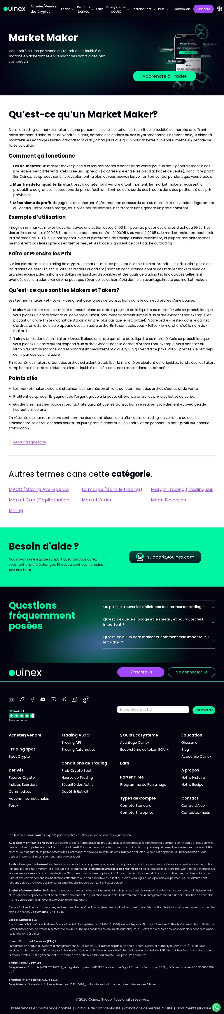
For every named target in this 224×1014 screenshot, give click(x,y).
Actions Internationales (29, 798)
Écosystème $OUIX (116, 9)
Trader (64, 9)
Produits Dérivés (83, 9)
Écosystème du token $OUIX (144, 749)
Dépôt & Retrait (75, 791)
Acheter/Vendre (25, 735)
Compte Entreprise (136, 812)
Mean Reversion (168, 500)
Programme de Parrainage (143, 784)
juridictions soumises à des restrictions (112, 869)
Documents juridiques (47, 912)
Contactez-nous (195, 812)
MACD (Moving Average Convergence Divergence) (41, 489)
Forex (13, 805)
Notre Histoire (193, 777)
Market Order (97, 500)
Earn (99, 9)
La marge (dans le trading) (112, 489)
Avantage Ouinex (134, 742)
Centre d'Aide (193, 805)
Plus (161, 9)
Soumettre (204, 710)
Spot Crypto (19, 756)
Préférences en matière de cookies (41, 1008)
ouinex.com (32, 835)
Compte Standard (135, 805)
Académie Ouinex (196, 756)
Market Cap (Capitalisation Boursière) (41, 500)
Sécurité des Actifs (77, 784)
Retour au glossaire (29, 442)
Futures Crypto (22, 777)
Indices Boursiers (23, 784)
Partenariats (142, 9)
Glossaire (189, 742)
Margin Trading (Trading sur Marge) (183, 489)
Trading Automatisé (78, 749)
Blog (185, 749)
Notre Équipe (192, 784)
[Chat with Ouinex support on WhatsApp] (216, 1007)
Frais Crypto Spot (76, 770)
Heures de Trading (77, 777)
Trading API (71, 742)
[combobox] (219, 9)
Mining (16, 510)
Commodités (20, 791)
